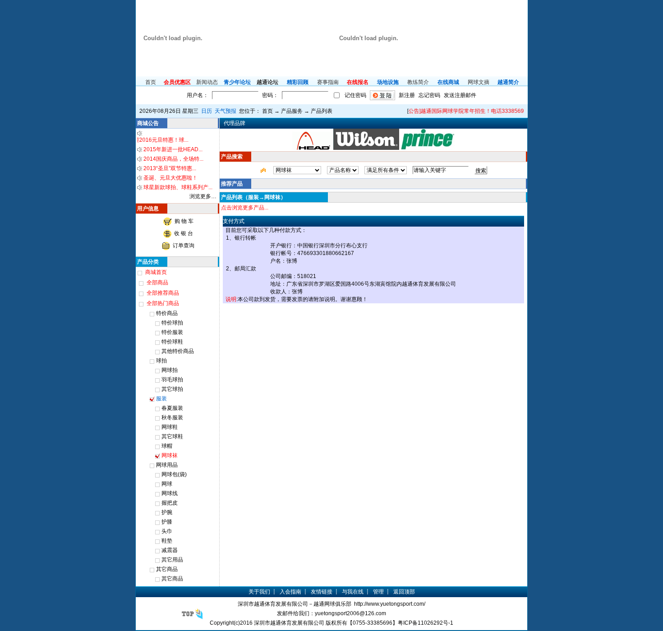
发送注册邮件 (460, 95)
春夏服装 (172, 408)
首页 (150, 82)
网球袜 (169, 455)
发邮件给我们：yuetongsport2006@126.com (331, 613)
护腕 (166, 512)
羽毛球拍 (172, 379)
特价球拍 (172, 323)
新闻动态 (207, 82)
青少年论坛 (237, 82)
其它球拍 (172, 389)
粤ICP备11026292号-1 (425, 623)
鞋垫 (166, 541)
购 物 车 (184, 221)
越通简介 (508, 82)
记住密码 (355, 95)
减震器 (169, 550)
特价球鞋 (172, 342)
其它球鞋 (172, 436)
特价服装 (172, 332)
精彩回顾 (297, 82)
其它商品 (167, 569)
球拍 (161, 360)
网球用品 (167, 465)
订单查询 (183, 245)
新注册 (407, 95)
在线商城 (448, 82)
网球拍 (169, 370)
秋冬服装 (172, 417)
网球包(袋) (174, 474)
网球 (166, 484)
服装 (161, 398)
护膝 (166, 522)
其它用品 (172, 560)
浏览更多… (202, 196)
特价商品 (167, 313)
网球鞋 (169, 427)
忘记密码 (429, 95)
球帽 (166, 446)
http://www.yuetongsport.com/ (389, 604)
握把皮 (169, 503)
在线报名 (357, 82)
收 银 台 (183, 233)
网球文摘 (478, 82)
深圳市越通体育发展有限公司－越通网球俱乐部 (294, 604)
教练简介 (418, 82)
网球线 (169, 493)
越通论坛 (267, 82)
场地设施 (388, 82)
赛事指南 (328, 82)
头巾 (166, 531)
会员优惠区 (177, 82)
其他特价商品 (177, 351)
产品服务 (292, 111)
